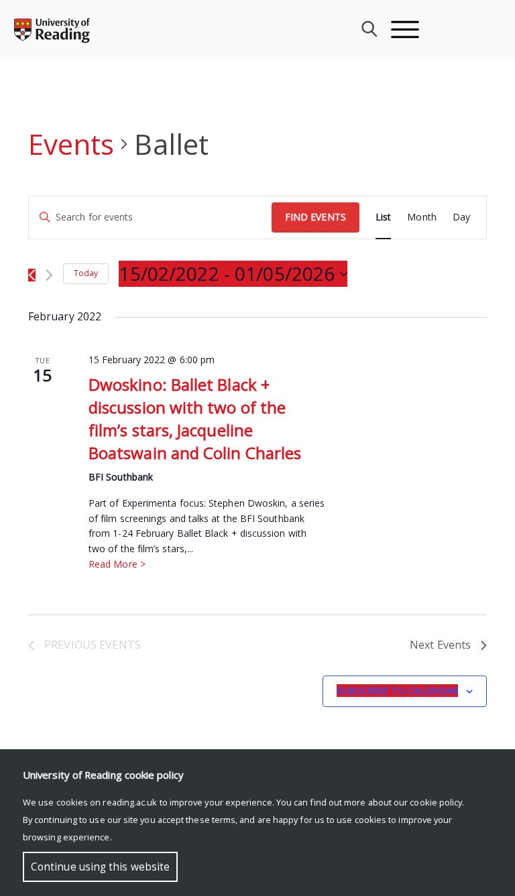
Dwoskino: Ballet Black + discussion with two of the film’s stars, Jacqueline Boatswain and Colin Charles (195, 418)
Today (86, 273)
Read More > (117, 564)
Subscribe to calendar (397, 690)
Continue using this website (100, 867)
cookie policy (436, 802)
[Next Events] (49, 275)
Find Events (315, 216)
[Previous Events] (32, 275)
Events (71, 144)
